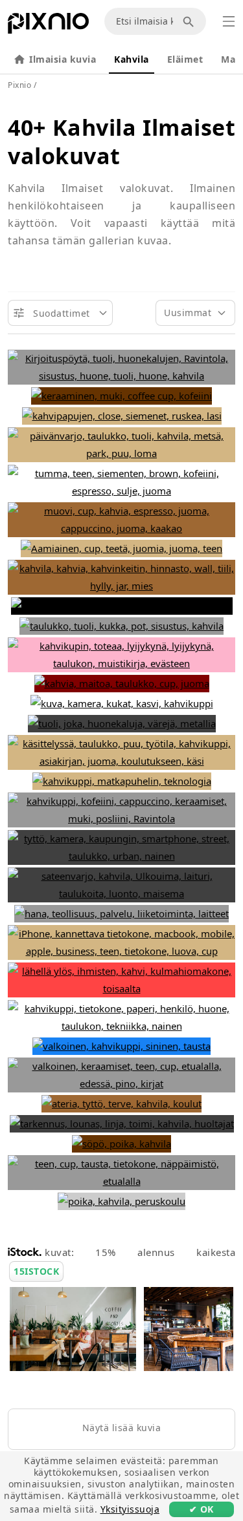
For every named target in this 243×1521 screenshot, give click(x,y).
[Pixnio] (48, 26)
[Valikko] (228, 21)
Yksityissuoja (130, 1509)
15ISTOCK (36, 1271)
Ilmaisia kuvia (62, 59)
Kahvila (131, 59)
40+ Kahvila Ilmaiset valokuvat (121, 141)
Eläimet (185, 59)
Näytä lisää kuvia (121, 1427)
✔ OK (201, 1509)
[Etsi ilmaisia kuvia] (190, 21)
